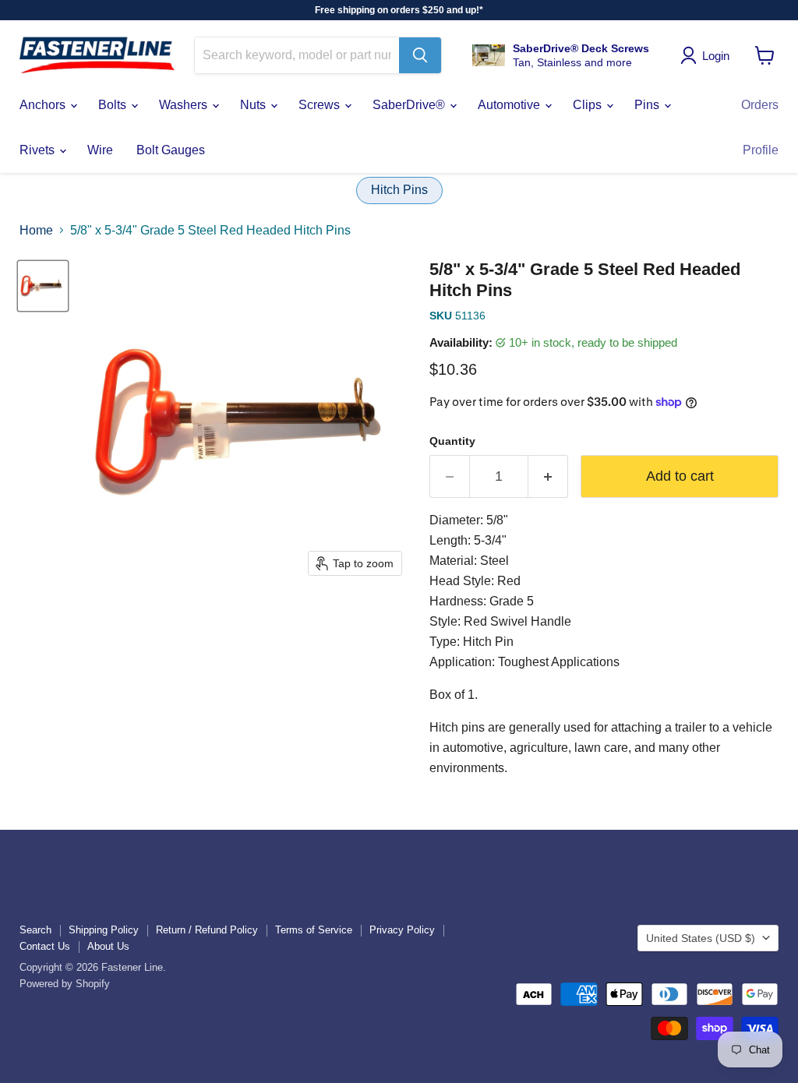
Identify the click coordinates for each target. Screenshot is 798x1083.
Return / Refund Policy (207, 930)
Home (36, 230)
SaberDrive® (410, 104)
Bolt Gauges (170, 150)
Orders (760, 104)
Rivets (38, 150)
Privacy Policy (402, 930)
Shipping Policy (104, 930)
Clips (589, 104)
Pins (648, 104)
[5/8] (43, 286)
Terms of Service (313, 930)
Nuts (254, 104)
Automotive (510, 104)
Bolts (113, 104)
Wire (100, 150)
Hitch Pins (399, 189)
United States (700, 938)
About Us (108, 946)
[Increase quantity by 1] (548, 476)
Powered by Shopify (64, 984)
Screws (320, 104)
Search (35, 930)
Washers (184, 104)
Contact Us (44, 946)
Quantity (452, 441)
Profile (761, 150)
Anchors (44, 104)
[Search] (420, 55)
